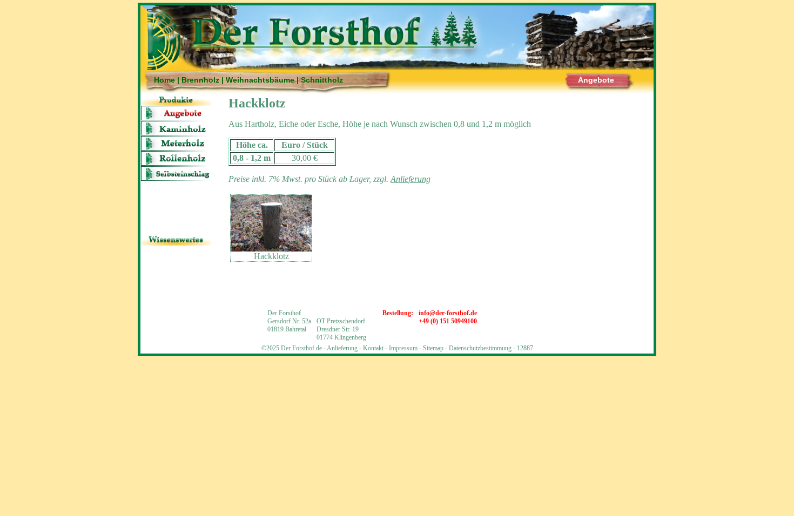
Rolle (176, 158)
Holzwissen (176, 268)
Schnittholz (322, 80)
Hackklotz (176, 188)
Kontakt (373, 348)
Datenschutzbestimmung (480, 348)
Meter (176, 143)
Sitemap (433, 348)
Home (164, 80)
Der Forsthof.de (301, 348)
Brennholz (200, 80)
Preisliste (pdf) (176, 219)
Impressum (403, 348)
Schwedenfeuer (176, 203)
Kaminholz (176, 128)
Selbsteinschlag (176, 173)
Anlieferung (176, 253)
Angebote (596, 80)
